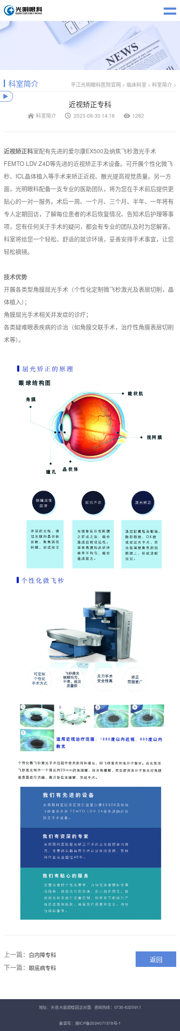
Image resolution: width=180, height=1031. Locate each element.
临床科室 (136, 84)
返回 (156, 959)
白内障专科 (42, 955)
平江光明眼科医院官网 (96, 84)
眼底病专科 (42, 968)
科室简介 (162, 84)
